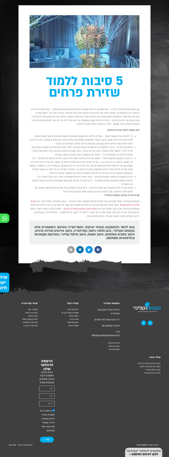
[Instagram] (150, 322)
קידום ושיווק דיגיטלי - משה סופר (20, 445)
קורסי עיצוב (155, 357)
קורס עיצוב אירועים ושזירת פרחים (80, 208)
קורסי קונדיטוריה (29, 303)
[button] (98, 249)
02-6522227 (107, 325)
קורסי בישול (73, 303)
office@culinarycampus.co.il (106, 335)
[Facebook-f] (143, 322)
